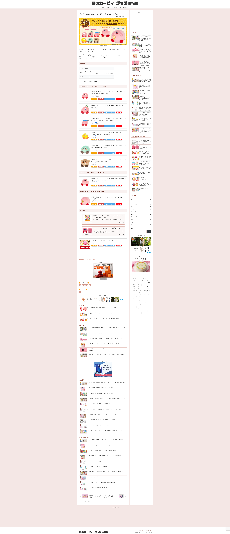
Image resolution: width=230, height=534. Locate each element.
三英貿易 (93, 259)
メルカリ (119, 98)
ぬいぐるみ (82, 259)
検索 (132, 228)
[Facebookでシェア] (83, 285)
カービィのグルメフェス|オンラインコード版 (102, 240)
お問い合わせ (148, 530)
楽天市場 (101, 98)
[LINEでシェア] (87, 285)
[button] (90, 285)
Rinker (96, 108)
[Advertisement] (141, 21)
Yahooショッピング (110, 98)
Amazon (94, 98)
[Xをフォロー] (80, 292)
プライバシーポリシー (141, 530)
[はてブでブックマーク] (85, 285)
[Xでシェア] (80, 285)
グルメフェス (88, 259)
